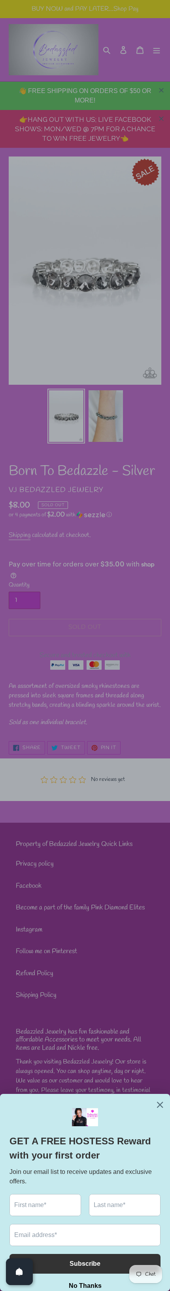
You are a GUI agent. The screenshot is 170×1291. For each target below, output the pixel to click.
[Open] (19, 1271)
